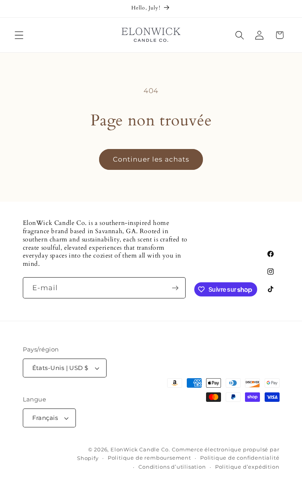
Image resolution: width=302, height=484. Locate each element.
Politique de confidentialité (240, 458)
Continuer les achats (151, 159)
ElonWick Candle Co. (140, 450)
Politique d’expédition (247, 467)
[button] (19, 35)
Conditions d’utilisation (172, 467)
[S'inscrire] (175, 287)
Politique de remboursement (149, 458)
